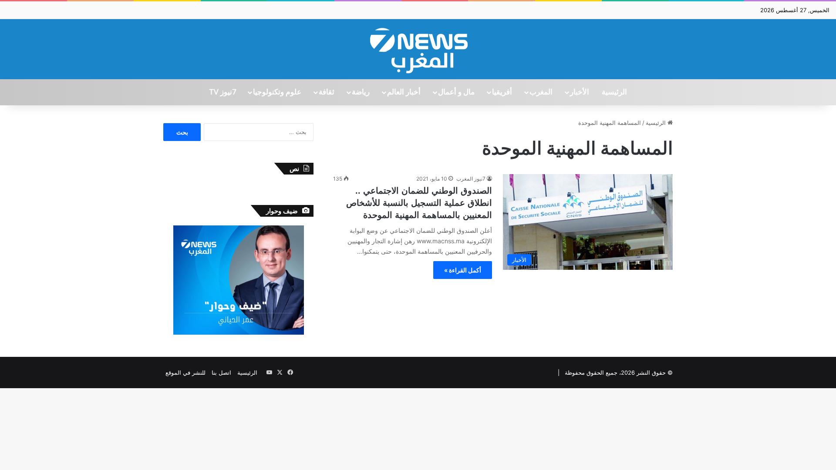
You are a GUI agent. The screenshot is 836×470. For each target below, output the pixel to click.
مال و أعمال (456, 92)
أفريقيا (502, 92)
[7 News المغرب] (418, 49)
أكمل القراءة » (462, 270)
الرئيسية (614, 92)
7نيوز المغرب (470, 178)
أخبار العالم (404, 92)
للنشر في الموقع (185, 372)
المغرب (541, 92)
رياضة (361, 92)
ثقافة (326, 92)
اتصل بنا (221, 372)
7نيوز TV (222, 92)
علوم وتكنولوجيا (277, 92)
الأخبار (579, 92)
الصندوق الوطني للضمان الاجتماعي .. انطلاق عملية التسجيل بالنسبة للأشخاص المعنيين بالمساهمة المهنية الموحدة (419, 203)
